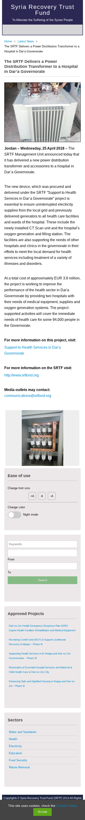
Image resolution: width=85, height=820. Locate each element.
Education (15, 753)
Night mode (29, 514)
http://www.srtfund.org (21, 375)
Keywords (15, 544)
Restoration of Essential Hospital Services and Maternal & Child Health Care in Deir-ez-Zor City (40, 669)
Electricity (15, 746)
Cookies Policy (66, 805)
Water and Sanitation (22, 732)
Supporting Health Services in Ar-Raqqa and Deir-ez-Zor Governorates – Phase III (40, 655)
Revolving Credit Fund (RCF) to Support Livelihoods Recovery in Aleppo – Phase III (37, 642)
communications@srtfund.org (27, 396)
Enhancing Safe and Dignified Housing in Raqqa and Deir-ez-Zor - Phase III (42, 683)
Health (13, 739)
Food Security (18, 760)
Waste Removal (19, 767)
